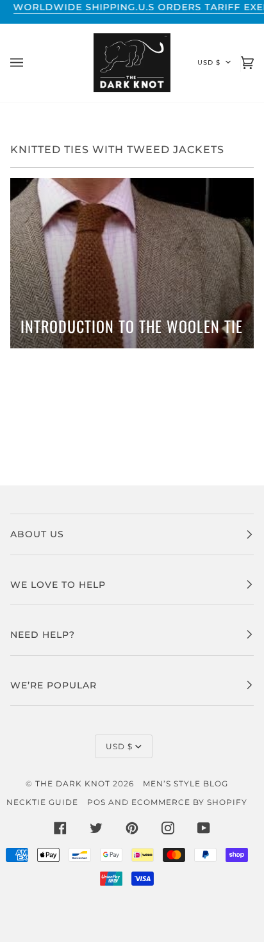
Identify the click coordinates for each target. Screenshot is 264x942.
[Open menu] (29, 63)
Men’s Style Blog (185, 783)
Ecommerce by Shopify (189, 802)
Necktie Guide (42, 802)
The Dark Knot (72, 783)
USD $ (208, 62)
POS (96, 802)
